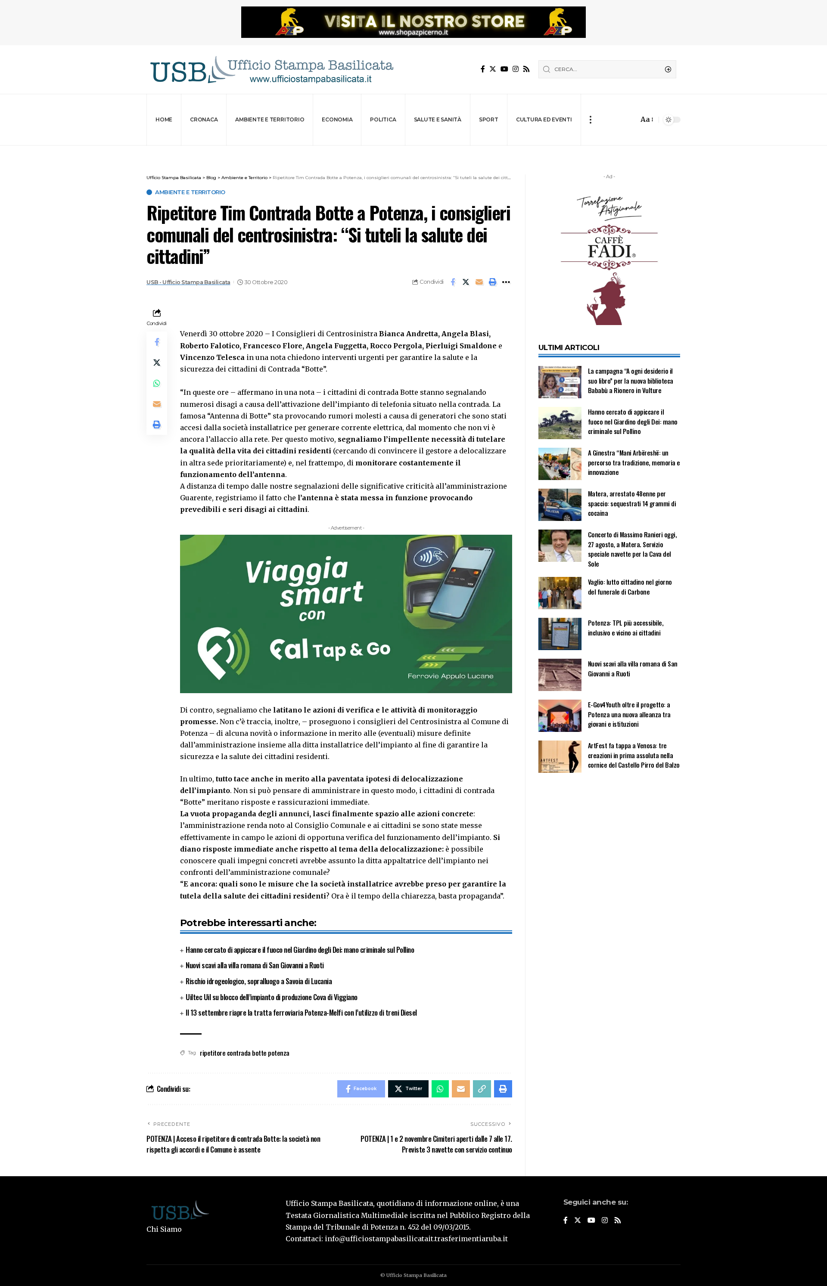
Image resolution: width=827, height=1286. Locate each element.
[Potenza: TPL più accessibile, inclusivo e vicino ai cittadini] (559, 634)
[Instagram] (515, 69)
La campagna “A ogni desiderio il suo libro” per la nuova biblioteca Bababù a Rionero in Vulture (630, 380)
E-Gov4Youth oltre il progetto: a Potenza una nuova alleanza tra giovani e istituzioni (629, 714)
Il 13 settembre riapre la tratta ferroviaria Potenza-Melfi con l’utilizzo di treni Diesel (301, 1012)
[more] (590, 120)
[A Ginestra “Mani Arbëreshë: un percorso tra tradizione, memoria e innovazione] (559, 464)
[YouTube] (504, 69)
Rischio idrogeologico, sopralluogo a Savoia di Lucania (259, 981)
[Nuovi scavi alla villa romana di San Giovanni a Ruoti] (559, 675)
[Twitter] (492, 69)
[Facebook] (483, 69)
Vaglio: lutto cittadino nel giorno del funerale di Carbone (630, 586)
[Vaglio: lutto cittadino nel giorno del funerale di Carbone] (559, 593)
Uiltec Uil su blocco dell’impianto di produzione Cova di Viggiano (272, 997)
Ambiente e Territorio (190, 192)
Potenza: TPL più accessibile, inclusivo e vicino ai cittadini (626, 627)
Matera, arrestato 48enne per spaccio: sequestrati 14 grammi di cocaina (632, 503)
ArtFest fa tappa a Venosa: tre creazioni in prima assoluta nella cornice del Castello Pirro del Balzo (634, 755)
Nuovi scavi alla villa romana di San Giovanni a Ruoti (255, 965)
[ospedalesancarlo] (413, 151)
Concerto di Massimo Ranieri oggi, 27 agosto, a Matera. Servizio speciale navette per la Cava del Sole (632, 549)
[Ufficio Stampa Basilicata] (271, 69)
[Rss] (526, 69)
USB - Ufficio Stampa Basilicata (188, 282)
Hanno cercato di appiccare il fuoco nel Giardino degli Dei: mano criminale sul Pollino (300, 949)
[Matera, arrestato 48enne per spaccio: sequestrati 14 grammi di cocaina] (559, 505)
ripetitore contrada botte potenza (244, 1052)
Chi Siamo (164, 1229)
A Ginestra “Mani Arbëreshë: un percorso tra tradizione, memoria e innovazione (634, 462)
